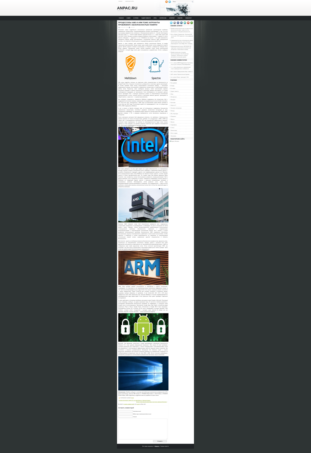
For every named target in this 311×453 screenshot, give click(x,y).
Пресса (172, 119)
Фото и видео (174, 133)
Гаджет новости (146, 18)
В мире (128, 18)
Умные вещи (174, 130)
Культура (180, 18)
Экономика (173, 136)
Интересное (163, 18)
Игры (155, 18)
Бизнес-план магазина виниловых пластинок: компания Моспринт (151, 401)
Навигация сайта (129, 1)
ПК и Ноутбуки (174, 113)
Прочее (172, 122)
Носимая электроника (176, 108)
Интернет (172, 18)
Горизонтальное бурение (183, 74)
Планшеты (173, 116)
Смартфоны (174, 125)
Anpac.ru (127, 8)
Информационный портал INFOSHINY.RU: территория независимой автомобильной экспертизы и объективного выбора (181, 47)
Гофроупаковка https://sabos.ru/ (185, 71)
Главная (120, 1)
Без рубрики (174, 83)
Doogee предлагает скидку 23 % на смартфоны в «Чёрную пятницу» (135, 400)
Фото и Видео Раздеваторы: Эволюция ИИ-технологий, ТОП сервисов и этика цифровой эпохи (182, 36)
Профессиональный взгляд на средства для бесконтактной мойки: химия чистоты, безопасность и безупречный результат (182, 30)
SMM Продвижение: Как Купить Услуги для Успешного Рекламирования (182, 63)
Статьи (172, 127)
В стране (135, 18)
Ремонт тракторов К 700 (183, 77)
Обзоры (173, 111)
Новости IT (188, 18)
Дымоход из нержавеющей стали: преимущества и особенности (180, 68)
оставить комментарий (129, 404)
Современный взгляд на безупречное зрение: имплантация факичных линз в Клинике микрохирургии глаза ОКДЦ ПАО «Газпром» (182, 42)
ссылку (138, 404)
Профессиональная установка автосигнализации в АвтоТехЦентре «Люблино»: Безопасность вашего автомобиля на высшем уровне (179, 54)
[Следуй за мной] (169, 2)
